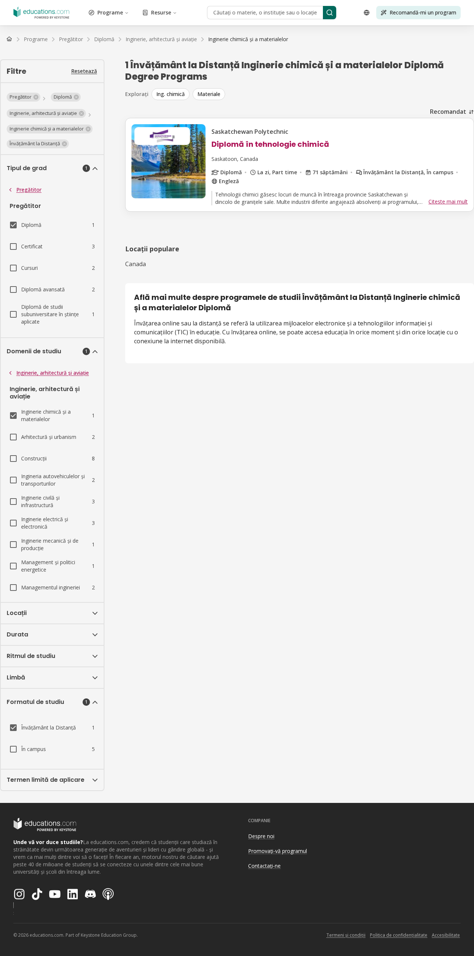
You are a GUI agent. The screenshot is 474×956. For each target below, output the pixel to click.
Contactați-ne (264, 865)
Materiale (208, 93)
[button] (23, 97)
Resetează (84, 71)
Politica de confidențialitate (398, 935)
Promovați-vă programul (277, 850)
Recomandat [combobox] (448, 111)
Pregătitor (28, 189)
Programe (110, 12)
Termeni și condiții (345, 935)
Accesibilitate (446, 935)
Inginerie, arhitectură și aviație (52, 372)
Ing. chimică (170, 93)
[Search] (329, 12)
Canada (135, 264)
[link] (248, 39)
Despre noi (261, 836)
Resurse (161, 12)
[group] (312, 94)
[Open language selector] (366, 12)
